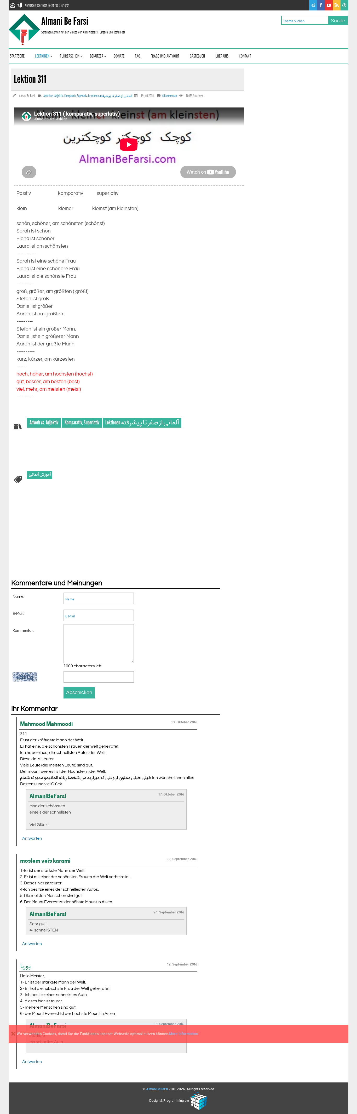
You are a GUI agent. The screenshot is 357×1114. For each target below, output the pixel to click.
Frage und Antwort (165, 56)
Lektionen (42, 56)
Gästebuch (197, 56)
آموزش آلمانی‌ (40, 475)
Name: (18, 597)
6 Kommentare (169, 96)
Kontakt (245, 56)
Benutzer (96, 56)
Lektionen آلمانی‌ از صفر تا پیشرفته (110, 96)
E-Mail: (18, 614)
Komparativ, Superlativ (75, 96)
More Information (183, 1033)
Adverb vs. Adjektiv (53, 96)
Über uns (221, 56)
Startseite (17, 56)
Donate (119, 56)
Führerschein (69, 56)
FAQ (137, 56)
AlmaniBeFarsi (157, 1089)
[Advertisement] (50, 539)
